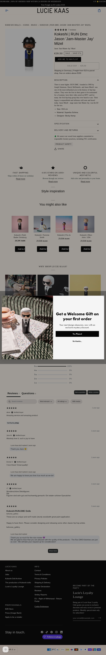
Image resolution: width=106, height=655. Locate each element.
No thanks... (77, 341)
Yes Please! (77, 334)
